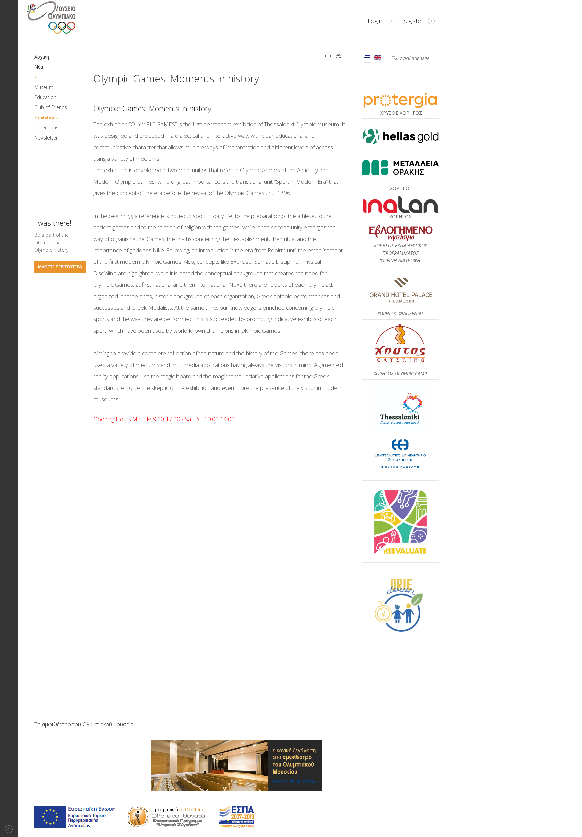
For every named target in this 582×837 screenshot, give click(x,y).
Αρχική (41, 57)
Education (45, 97)
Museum (43, 87)
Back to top (9, 828)
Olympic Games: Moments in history (176, 78)
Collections (46, 127)
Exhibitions (46, 117)
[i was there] (60, 271)
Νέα (38, 67)
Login (375, 21)
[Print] (338, 56)
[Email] (328, 56)
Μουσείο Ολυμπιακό (64, 17)
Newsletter (46, 137)
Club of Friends (50, 107)
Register (412, 21)
